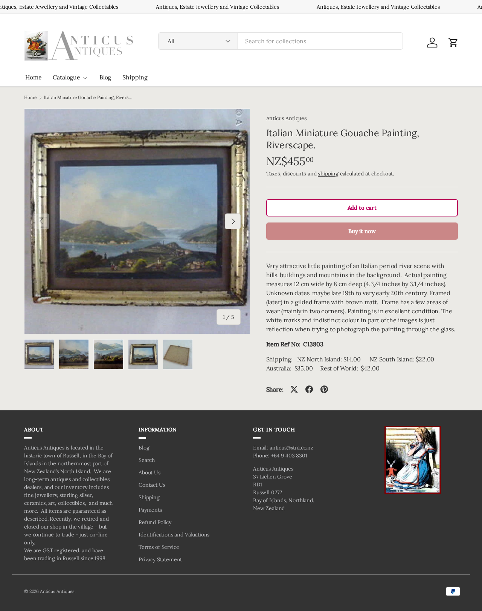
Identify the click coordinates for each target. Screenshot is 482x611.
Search (147, 460)
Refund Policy (155, 522)
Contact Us (152, 484)
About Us (149, 472)
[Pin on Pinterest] (324, 389)
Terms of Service (159, 547)
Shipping (135, 77)
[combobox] (281, 41)
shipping (328, 173)
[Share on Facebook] (309, 389)
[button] (453, 42)
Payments (150, 509)
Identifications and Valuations (174, 534)
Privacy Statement (160, 559)
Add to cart (362, 207)
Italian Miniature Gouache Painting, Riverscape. (89, 97)
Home (33, 77)
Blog (105, 77)
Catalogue (66, 77)
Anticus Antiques (286, 118)
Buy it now (361, 231)
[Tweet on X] (294, 389)
